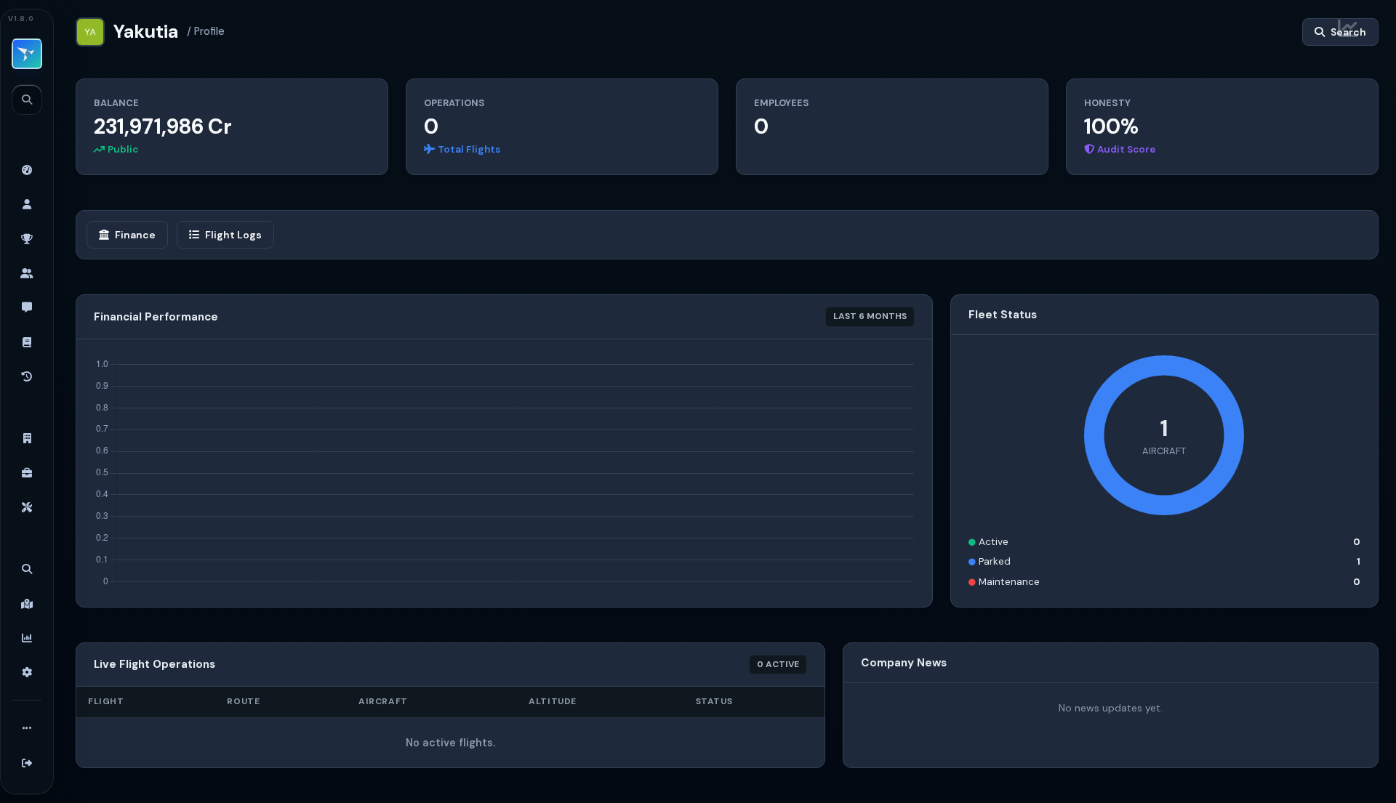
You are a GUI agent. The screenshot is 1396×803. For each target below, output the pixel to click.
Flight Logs (233, 234)
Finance (135, 234)
